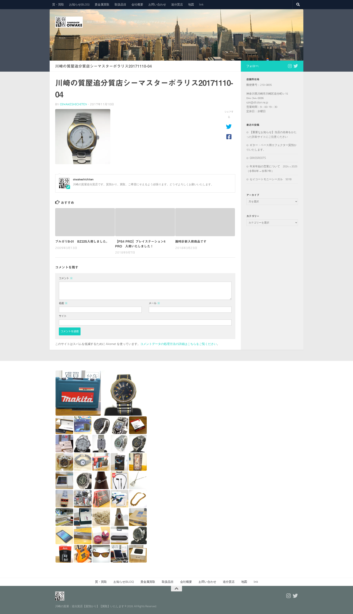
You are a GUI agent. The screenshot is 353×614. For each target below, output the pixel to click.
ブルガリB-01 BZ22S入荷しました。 (82, 241)
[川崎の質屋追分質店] (295, 66)
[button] (78, 393)
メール (154, 303)
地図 (191, 4)
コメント (66, 278)
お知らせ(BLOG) (79, 4)
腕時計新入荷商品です (190, 241)
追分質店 (177, 4)
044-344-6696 (255, 98)
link (201, 4)
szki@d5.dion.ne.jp (257, 102)
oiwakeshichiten (73, 104)
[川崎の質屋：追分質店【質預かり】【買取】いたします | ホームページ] (69, 22)
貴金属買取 (102, 4)
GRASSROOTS (258, 158)
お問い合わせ (157, 4)
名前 (63, 303)
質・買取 (58, 4)
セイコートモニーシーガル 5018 (270, 179)
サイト (63, 316)
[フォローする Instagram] (290, 66)
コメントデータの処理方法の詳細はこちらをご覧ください (178, 344)
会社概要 (137, 4)
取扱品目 (120, 4)
